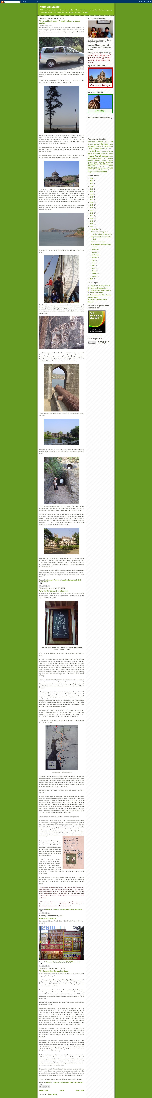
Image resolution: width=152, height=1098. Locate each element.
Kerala (104, 160)
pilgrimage (101, 166)
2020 (91, 192)
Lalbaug (110, 160)
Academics (99, 141)
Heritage (91, 158)
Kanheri (97, 160)
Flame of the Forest (96, 292)
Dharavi (96, 154)
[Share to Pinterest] (49, 586)
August (94, 257)
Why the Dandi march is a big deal (53, 591)
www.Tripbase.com (97, 335)
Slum (110, 168)
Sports (90, 170)
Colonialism (109, 148)
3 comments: (77, 909)
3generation (91, 141)
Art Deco (90, 144)
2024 (91, 181)
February (95, 273)
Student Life (96, 170)
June (93, 263)
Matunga (101, 162)
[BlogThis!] (42, 586)
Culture (96, 151)
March (94, 271)
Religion (99, 168)
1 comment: (76, 962)
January (95, 276)
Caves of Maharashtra (104, 146)
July (93, 260)
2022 (91, 186)
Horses (97, 158)
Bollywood (91, 146)
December (95, 229)
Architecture (106, 141)
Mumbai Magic (50, 6)
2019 (91, 194)
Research (105, 168)
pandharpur (109, 164)
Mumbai (90, 164)
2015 (91, 205)
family (111, 153)
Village (90, 171)
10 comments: (78, 1082)
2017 (91, 200)
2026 (91, 178)
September (96, 255)
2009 (91, 221)
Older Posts (80, 1090)
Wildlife (94, 171)
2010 (91, 218)
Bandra (96, 144)
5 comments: (43, 582)
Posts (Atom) (52, 1094)
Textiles (110, 170)
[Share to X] (44, 586)
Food (98, 156)
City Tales (93, 148)
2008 (91, 224)
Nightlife (102, 164)
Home (62, 1090)
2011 (91, 216)
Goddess (105, 156)
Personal (91, 166)
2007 (91, 226)
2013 (91, 210)
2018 (91, 197)
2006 (91, 279)
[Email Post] (61, 583)
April (93, 268)
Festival (91, 156)
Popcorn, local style (47, 918)
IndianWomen (104, 158)
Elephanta (104, 153)
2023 (91, 184)
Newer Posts (43, 1090)
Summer (104, 170)
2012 (91, 213)
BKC (111, 144)
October (95, 252)
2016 (91, 202)
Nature (96, 164)
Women (104, 172)
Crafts (90, 151)
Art (112, 142)
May (93, 265)
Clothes (102, 149)
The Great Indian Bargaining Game (53, 971)
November (95, 249)
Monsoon (109, 162)
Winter (98, 171)
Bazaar (104, 144)
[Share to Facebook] (47, 586)
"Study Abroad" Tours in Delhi (100, 290)
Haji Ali (110, 156)
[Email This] (40, 586)
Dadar (103, 151)
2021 (91, 189)
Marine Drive (92, 162)
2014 (91, 208)
